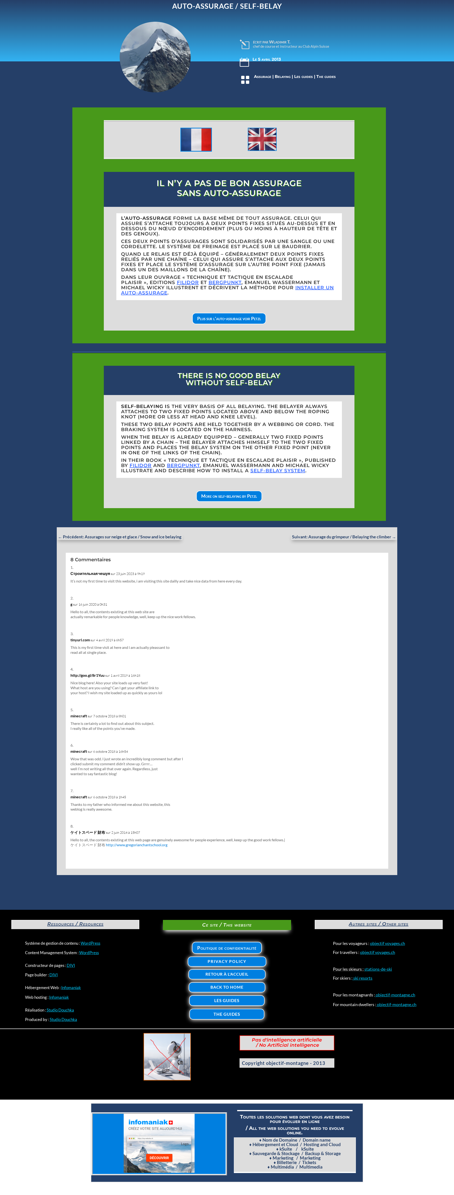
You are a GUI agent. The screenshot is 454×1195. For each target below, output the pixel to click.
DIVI (71, 965)
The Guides (227, 1014)
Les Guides (227, 1000)
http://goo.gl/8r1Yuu (87, 675)
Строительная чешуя (90, 573)
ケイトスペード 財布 (87, 832)
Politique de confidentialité (227, 948)
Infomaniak (71, 987)
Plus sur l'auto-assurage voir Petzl (229, 318)
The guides (326, 76)
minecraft (78, 716)
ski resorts (362, 978)
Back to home (227, 987)
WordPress (90, 943)
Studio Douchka (60, 1010)
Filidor (188, 282)
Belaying (283, 76)
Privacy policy (227, 961)
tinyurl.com (80, 640)
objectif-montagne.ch (395, 994)
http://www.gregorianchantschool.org (136, 844)
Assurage (262, 76)
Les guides (303, 76)
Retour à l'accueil (227, 974)
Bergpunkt (183, 465)
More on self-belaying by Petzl (229, 496)
